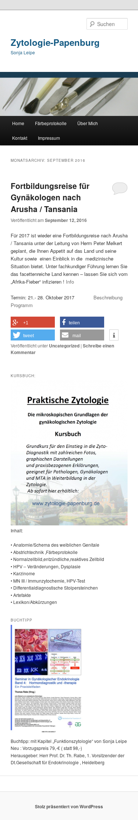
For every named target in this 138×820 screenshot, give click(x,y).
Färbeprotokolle (51, 123)
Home (18, 123)
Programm (22, 305)
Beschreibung (110, 297)
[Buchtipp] (48, 733)
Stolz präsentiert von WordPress (69, 806)
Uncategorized (64, 345)
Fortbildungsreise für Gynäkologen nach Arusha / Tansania (50, 197)
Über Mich (87, 123)
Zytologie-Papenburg (55, 42)
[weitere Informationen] (114, 335)
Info (70, 281)
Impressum (49, 138)
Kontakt (19, 138)
